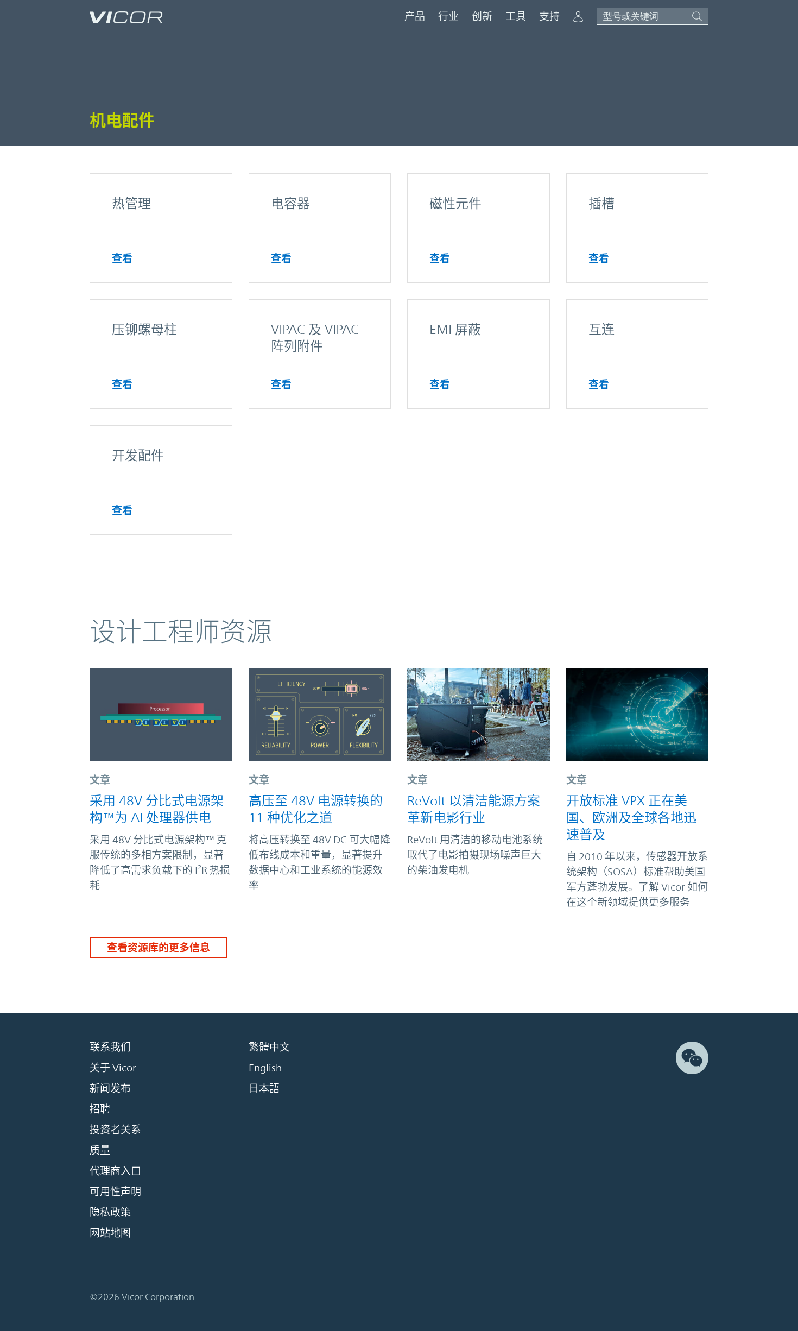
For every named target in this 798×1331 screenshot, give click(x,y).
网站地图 (110, 1233)
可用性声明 (115, 1192)
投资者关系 (115, 1130)
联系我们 (110, 1048)
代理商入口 (115, 1171)
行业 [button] (448, 16)
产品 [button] (414, 16)
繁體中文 (269, 1048)
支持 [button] (549, 16)
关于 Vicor (113, 1068)
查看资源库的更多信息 (158, 948)
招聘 (100, 1109)
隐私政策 (110, 1213)
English (265, 1068)
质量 (100, 1151)
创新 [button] (482, 16)
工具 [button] (515, 16)
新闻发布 (110, 1089)
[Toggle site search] (652, 16)
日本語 (264, 1089)
